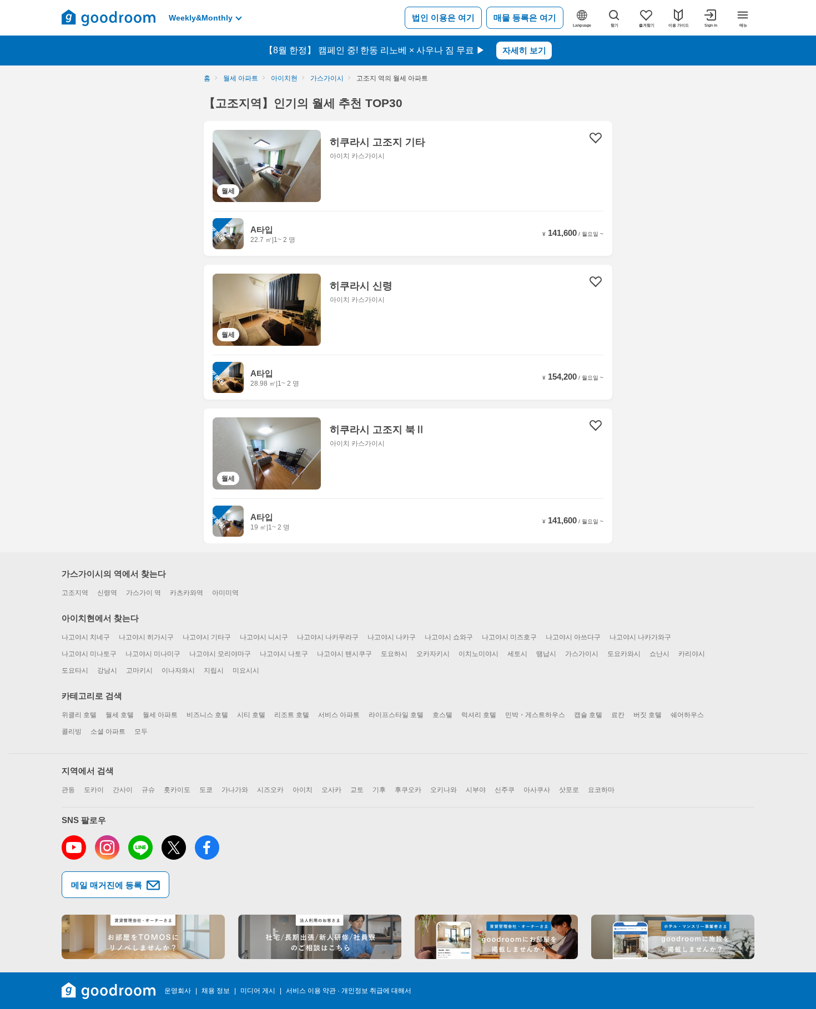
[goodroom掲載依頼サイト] (496, 937)
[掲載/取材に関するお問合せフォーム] (672, 937)
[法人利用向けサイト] (319, 937)
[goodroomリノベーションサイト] (143, 937)
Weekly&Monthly (201, 17)
